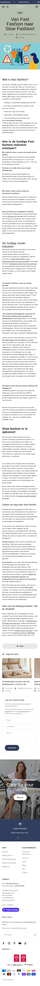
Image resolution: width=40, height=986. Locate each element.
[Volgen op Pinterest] (14, 943)
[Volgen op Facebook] (3, 943)
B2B (23, 869)
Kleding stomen (7, 855)
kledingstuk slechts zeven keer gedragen (23, 264)
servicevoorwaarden (22, 711)
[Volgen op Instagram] (9, 943)
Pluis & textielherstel (9, 859)
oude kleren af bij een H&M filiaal (23, 633)
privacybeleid (9, 711)
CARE (20, 13)
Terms (24, 861)
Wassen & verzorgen (9, 863)
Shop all (5, 852)
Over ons (25, 858)
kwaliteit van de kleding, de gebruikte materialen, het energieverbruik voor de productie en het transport (19, 576)
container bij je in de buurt (23, 630)
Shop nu (20, 797)
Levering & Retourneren (26, 853)
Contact (24, 872)
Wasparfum (6, 866)
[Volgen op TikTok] (25, 943)
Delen (21, 646)
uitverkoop (10, 216)
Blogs (24, 865)
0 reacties (21, 37)
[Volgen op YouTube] (19, 943)
